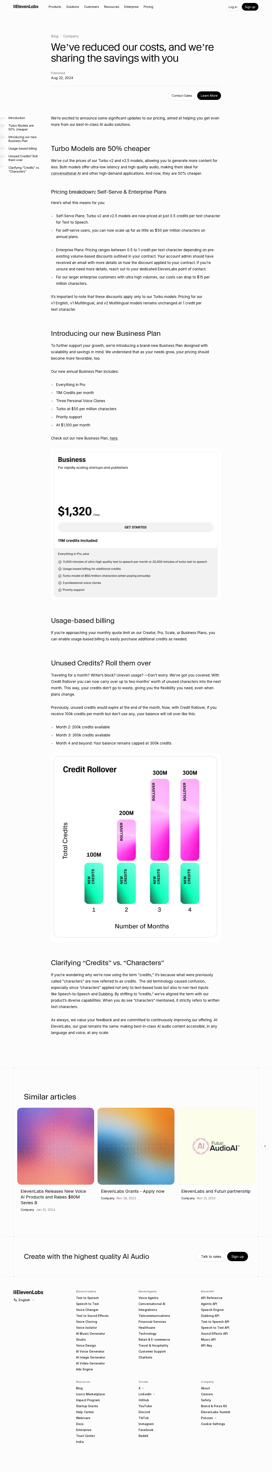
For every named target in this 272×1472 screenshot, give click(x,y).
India (80, 1442)
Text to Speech (87, 1298)
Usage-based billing (22, 148)
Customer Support (152, 1351)
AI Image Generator (90, 1357)
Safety (206, 1400)
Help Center (85, 1412)
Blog (54, 36)
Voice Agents (149, 1298)
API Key (206, 1345)
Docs (80, 1424)
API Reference (211, 1298)
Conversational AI (152, 1304)
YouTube (145, 1406)
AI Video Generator (90, 1363)
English (24, 1300)
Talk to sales (211, 1256)
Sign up (250, 7)
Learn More (209, 96)
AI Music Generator (90, 1333)
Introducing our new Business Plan (22, 139)
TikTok (144, 1418)
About (205, 1388)
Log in (233, 7)
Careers (207, 1394)
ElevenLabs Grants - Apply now (132, 1191)
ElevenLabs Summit (215, 1412)
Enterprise (83, 1430)
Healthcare (147, 1327)
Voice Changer (87, 1310)
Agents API (209, 1304)
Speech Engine (212, 1310)
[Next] (265, 1146)
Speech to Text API (215, 1327)
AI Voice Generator (90, 1351)
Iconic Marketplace (90, 1394)
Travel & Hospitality (153, 1345)
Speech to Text (87, 1304)
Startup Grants (87, 1406)
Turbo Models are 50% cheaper (21, 127)
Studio (81, 1339)
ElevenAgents (148, 1291)
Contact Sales (182, 96)
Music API (208, 1339)
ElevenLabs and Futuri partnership (216, 1191)
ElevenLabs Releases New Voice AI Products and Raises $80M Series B (53, 1197)
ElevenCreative (86, 1291)
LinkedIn (145, 1394)
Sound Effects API (214, 1333)
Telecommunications (154, 1315)
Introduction (16, 118)
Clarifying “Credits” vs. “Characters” (24, 169)
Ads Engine (84, 1369)
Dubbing (106, 994)
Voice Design (86, 1345)
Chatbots (145, 1357)
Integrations (148, 1310)
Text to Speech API (215, 1321)
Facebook (146, 1430)
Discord (144, 1412)
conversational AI (66, 173)
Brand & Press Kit (214, 1406)
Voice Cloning (86, 1321)
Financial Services (152, 1321)
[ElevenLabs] (26, 6)
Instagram (146, 1424)
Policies (207, 1418)
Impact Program (88, 1400)
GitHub (144, 1400)
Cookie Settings (213, 1424)
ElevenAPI (207, 1291)
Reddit (143, 1436)
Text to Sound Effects (92, 1315)
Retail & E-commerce (154, 1339)
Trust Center (85, 1436)
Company (71, 36)
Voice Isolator (86, 1327)
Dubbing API (210, 1315)
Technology (147, 1333)
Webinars (83, 1418)
